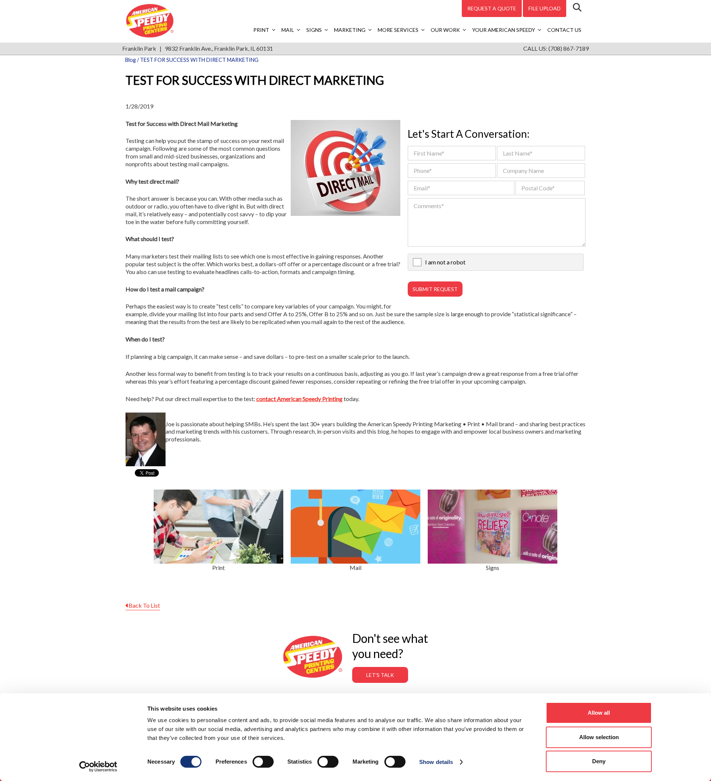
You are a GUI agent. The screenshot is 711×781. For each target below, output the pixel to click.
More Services (398, 30)
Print (261, 30)
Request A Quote (491, 8)
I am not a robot (445, 262)
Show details (436, 762)
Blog (130, 60)
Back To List (144, 605)
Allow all (599, 713)
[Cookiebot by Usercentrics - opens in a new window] (98, 766)
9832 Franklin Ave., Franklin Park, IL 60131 (219, 48)
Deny (598, 761)
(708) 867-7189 (568, 48)
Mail (287, 30)
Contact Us (564, 30)
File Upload (544, 8)
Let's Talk (380, 675)
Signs (314, 30)
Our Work (445, 30)
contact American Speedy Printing (299, 398)
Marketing (349, 30)
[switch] (263, 762)
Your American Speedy (503, 30)
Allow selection (599, 737)
